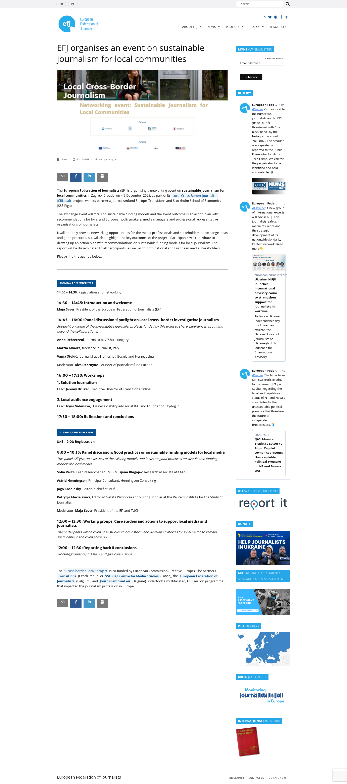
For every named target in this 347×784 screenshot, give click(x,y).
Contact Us (256, 778)
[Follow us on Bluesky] (269, 17)
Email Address (250, 63)
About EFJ (189, 27)
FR (61, 4)
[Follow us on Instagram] (286, 17)
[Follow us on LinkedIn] (264, 17)
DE (73, 4)
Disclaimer (236, 778)
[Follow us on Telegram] (276, 17)
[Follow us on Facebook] (281, 17)
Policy (255, 27)
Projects (232, 27)
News (211, 27)
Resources (278, 27)
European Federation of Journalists (89, 777)
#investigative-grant (106, 159)
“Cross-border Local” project (85, 571)
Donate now (277, 778)
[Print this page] (102, 176)
